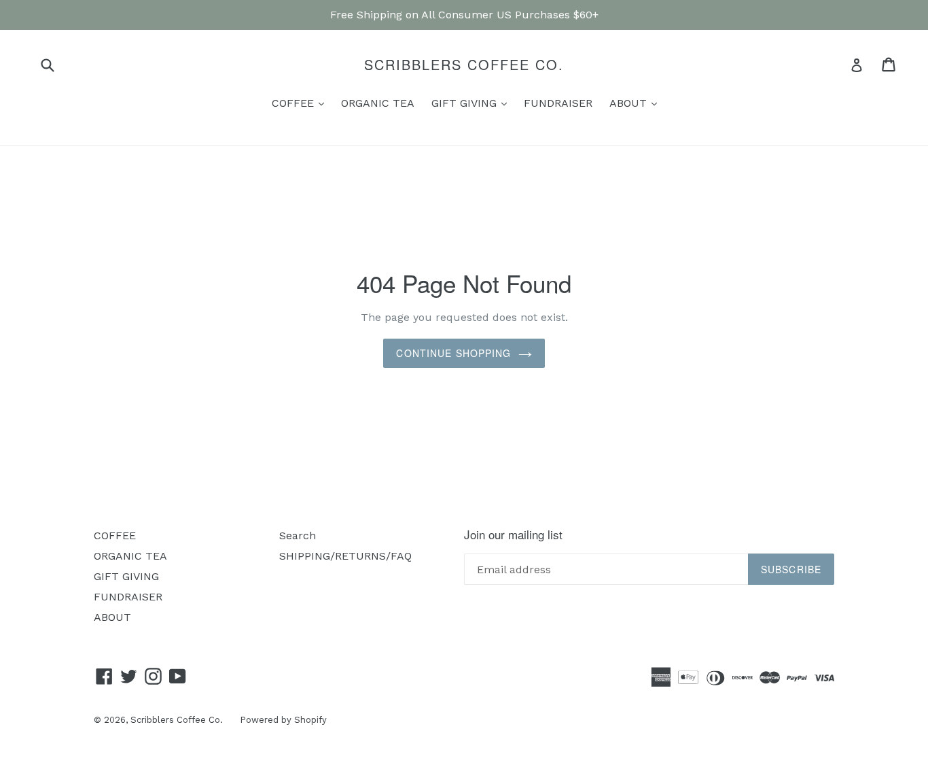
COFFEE (301, 102)
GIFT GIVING (472, 102)
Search (297, 535)
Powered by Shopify (283, 720)
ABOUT (636, 102)
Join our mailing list (513, 534)
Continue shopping (453, 353)
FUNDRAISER (558, 103)
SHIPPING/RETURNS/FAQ (345, 555)
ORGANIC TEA (377, 103)
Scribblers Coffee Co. (464, 64)
